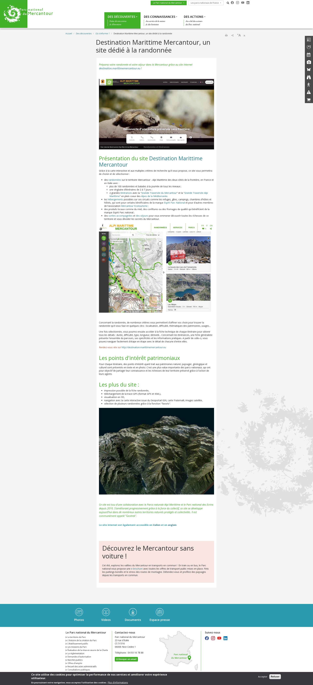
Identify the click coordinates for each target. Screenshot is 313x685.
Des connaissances (159, 17)
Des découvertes (121, 17)
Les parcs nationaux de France (205, 2)
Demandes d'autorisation (79, 656)
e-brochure (137, 568)
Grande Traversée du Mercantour (159, 192)
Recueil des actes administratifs (82, 666)
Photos (79, 620)
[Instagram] (237, 3)
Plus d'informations (118, 682)
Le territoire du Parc (76, 637)
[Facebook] (232, 3)
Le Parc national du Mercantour (167, 2)
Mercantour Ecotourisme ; (135, 205)
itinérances (126, 192)
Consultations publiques (78, 669)
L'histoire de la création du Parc (82, 640)
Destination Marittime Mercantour (150, 161)
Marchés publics (74, 660)
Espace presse (159, 620)
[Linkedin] (247, 3)
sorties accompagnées (121, 215)
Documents (133, 620)
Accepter (262, 676)
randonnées (115, 179)
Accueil (69, 33)
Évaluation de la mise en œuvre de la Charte (87, 650)
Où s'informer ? (103, 33)
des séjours (142, 215)
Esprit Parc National (174, 202)
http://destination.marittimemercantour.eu (144, 347)
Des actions (193, 17)
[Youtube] (242, 3)
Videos (106, 620)
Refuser (275, 676)
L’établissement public (77, 643)
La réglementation (75, 653)
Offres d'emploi (74, 663)
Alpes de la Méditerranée (154, 196)
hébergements (115, 199)
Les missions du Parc (77, 647)
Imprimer (226, 35)
